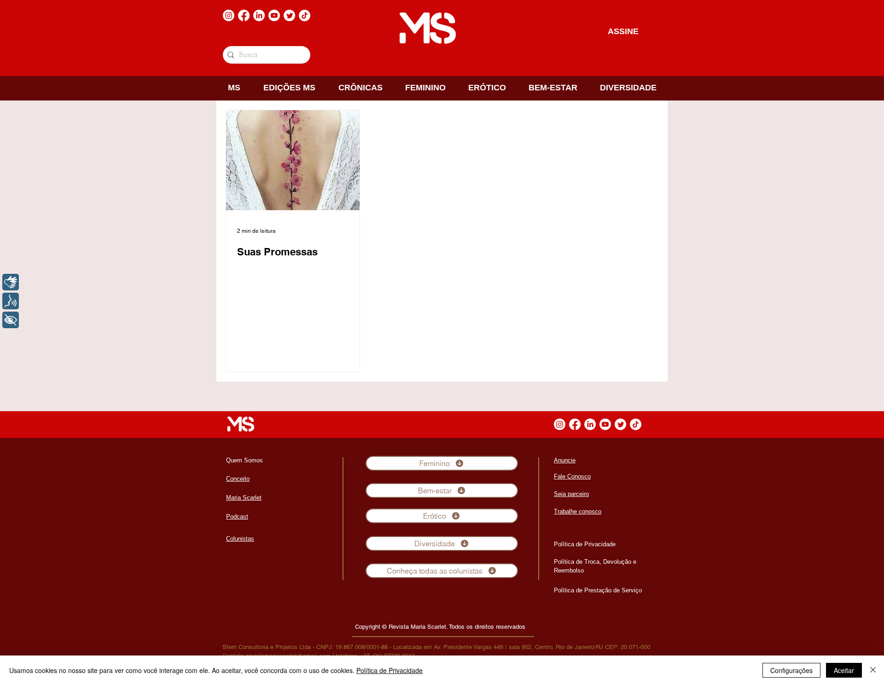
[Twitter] (289, 15)
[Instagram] (228, 15)
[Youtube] (274, 15)
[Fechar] (872, 670)
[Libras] (10, 282)
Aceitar (844, 670)
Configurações (791, 670)
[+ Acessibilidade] (10, 320)
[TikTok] (304, 15)
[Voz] (10, 301)
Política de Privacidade (389, 670)
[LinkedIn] (259, 15)
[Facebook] (244, 15)
